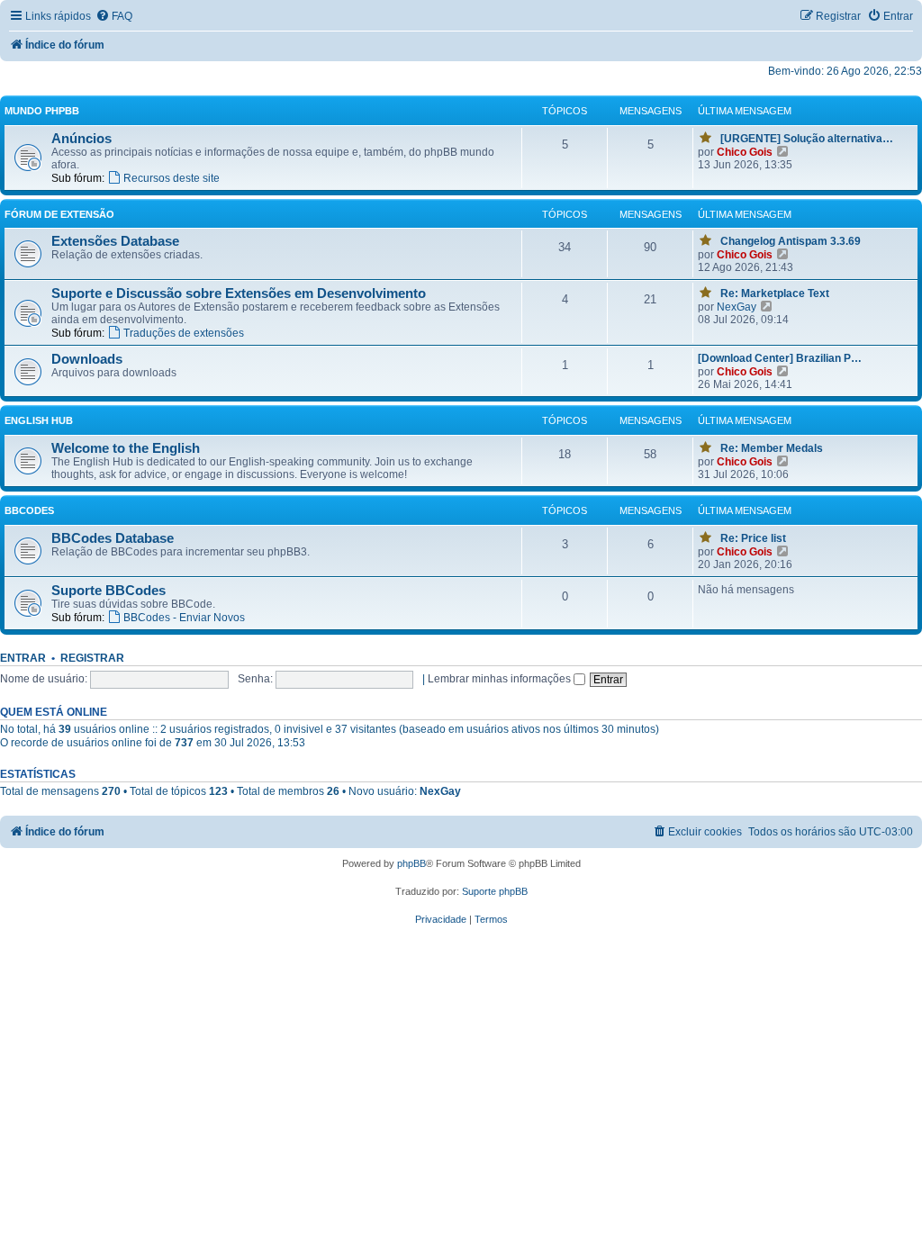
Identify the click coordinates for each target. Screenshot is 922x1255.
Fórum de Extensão (59, 214)
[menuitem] (113, 17)
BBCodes (29, 510)
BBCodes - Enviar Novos (184, 617)
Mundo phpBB (42, 110)
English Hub (39, 420)
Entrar (23, 658)
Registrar (92, 658)
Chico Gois (745, 152)
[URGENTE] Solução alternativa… (806, 138)
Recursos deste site (171, 178)
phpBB (411, 863)
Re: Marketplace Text (774, 293)
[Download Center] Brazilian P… (780, 358)
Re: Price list (753, 538)
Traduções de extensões (183, 333)
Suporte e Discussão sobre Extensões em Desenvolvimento (238, 293)
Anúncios (81, 138)
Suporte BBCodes (108, 590)
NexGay (736, 307)
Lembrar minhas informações (501, 679)
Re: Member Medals (771, 448)
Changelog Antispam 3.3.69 (790, 241)
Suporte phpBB (495, 891)
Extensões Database (115, 241)
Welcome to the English (125, 448)
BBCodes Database (112, 538)
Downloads (86, 359)
